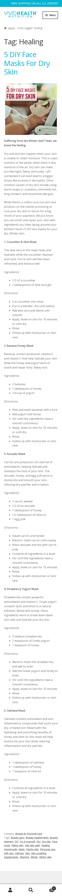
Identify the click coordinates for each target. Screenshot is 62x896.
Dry (38, 841)
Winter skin (45, 857)
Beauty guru (17, 837)
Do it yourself (27, 841)
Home (11, 28)
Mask (22, 849)
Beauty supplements (37, 837)
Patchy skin (32, 849)
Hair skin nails (32, 845)
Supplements (11, 857)
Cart (47, 887)
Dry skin (46, 841)
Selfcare (19, 853)
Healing (45, 845)
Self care (9, 853)
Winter (34, 857)
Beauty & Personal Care (28, 833)
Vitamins (24, 857)
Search (31, 890)
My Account (10, 890)
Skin (27, 853)
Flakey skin (17, 845)
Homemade (10, 849)
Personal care (47, 849)
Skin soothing (38, 853)
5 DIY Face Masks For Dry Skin (27, 63)
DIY (17, 841)
